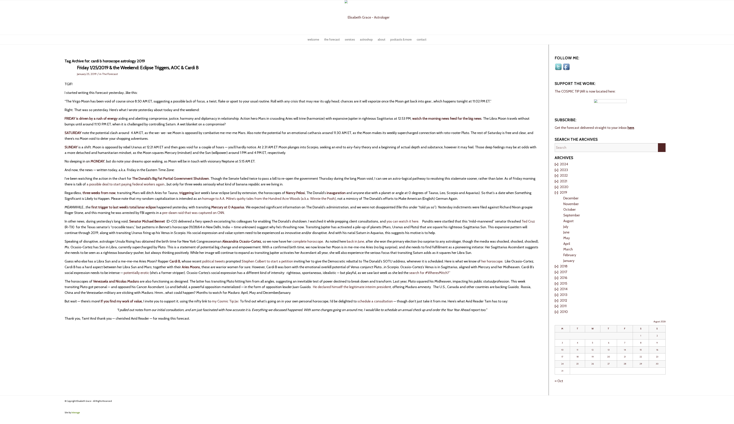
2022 (564, 175)
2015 (563, 283)
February (569, 255)
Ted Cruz (528, 221)
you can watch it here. (402, 221)
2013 (563, 295)
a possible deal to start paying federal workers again (125, 184)
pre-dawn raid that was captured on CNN (193, 213)
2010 (564, 312)
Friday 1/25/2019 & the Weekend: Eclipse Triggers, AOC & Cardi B (138, 67)
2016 (563, 278)
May (566, 238)
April (566, 244)
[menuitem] (313, 39)
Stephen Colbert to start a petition (267, 261)
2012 (563, 300)
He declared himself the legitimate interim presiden (351, 287)
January (568, 261)
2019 (563, 192)
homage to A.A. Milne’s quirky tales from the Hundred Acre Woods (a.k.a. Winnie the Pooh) (269, 199)
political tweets (213, 261)
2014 (564, 289)
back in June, (356, 241)
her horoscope (492, 261)
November (571, 204)
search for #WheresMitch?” (429, 273)
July (565, 227)
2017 (563, 272)
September (571, 215)
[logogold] (367, 17)
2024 (564, 164)
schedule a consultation (375, 301)
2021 (563, 181)
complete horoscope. (308, 241)
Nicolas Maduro (127, 281)
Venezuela (100, 281)
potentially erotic (137, 273)
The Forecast (110, 74)
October (569, 209)
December (571, 198)
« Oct (559, 381)
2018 (564, 266)
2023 (564, 170)
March (568, 249)
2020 (564, 187)
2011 (563, 306)
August (568, 221)
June (566, 232)
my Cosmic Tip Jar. (226, 301)
